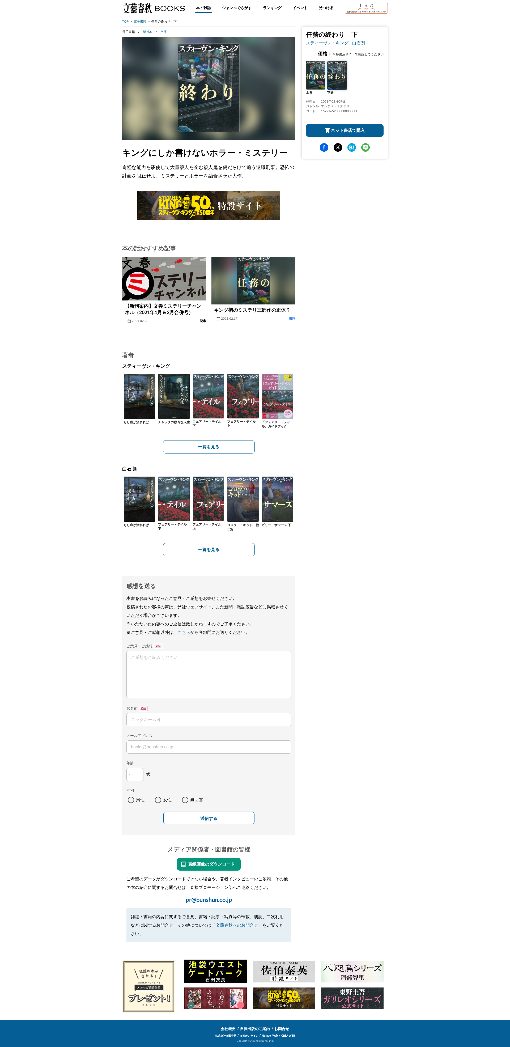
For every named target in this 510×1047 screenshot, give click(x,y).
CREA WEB (288, 1036)
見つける (326, 8)
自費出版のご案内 (255, 1029)
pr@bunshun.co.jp (209, 900)
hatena (351, 147)
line (365, 147)
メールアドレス (139, 736)
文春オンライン (249, 1036)
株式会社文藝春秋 (225, 1036)
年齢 (130, 763)
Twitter (338, 147)
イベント (300, 8)
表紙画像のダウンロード (211, 864)
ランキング (272, 8)
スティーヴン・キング (327, 43)
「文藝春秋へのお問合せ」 (236, 925)
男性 (140, 800)
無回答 (196, 800)
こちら (183, 632)
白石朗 (358, 43)
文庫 (163, 31)
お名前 (132, 708)
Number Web (270, 1036)
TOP (125, 21)
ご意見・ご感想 (139, 646)
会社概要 (228, 1029)
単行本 (147, 31)
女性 (167, 800)
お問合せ (281, 1029)
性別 (130, 790)
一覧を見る (208, 447)
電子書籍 (140, 21)
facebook (324, 147)
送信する (208, 818)
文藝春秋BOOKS (153, 8)
